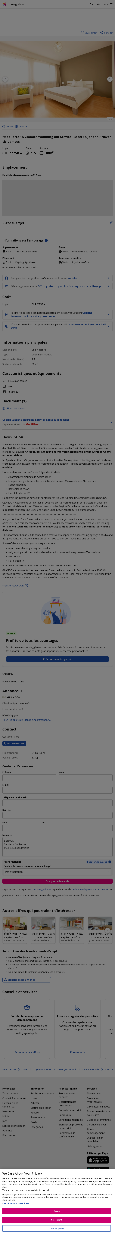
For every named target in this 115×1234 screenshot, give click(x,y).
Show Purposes (56, 1228)
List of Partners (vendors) (15, 1203)
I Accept (56, 1211)
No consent (56, 1219)
